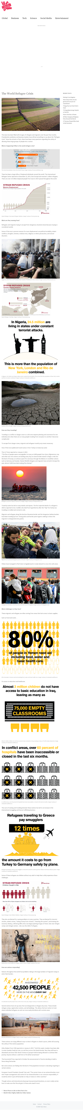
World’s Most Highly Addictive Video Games (17, 1093)
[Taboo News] (7, 6)
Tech (24, 18)
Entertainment (61, 18)
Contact (40, 1104)
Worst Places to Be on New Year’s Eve (15, 1091)
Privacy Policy (46, 1104)
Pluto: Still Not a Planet (69, 114)
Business (15, 18)
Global (5, 18)
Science (33, 18)
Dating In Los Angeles (69, 97)
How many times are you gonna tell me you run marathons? (70, 101)
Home (34, 1104)
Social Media (46, 18)
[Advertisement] (41, 79)
